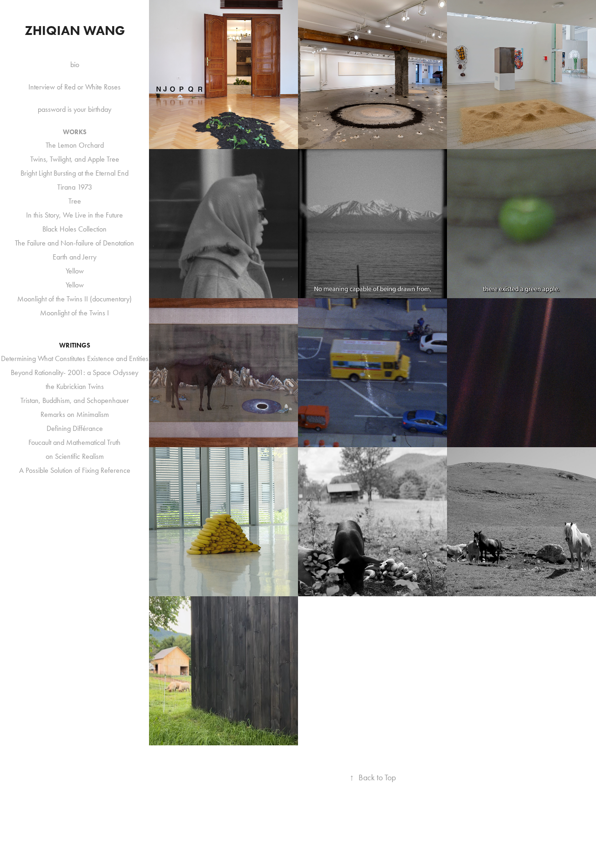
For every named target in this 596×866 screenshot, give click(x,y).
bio (74, 64)
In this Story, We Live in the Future (74, 215)
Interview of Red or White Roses (74, 86)
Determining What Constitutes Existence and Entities (75, 358)
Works (75, 132)
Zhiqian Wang (75, 30)
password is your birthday (74, 109)
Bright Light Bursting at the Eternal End (74, 173)
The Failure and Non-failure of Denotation (74, 243)
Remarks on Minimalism (75, 414)
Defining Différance (75, 428)
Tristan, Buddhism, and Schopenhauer (74, 400)
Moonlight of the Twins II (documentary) (74, 298)
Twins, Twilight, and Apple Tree (74, 159)
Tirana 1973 (74, 187)
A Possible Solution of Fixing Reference (74, 470)
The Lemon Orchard (75, 145)
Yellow (75, 270)
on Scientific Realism (75, 456)
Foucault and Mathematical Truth (74, 442)
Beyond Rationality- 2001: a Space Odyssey (74, 372)
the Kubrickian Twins (75, 386)
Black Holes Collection (74, 229)
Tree (74, 201)
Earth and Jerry (74, 256)
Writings (74, 345)
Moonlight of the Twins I (74, 312)
